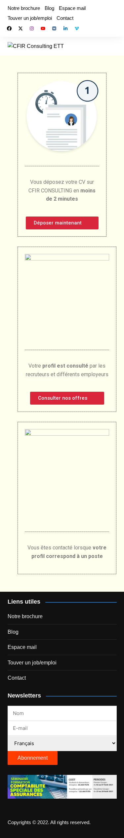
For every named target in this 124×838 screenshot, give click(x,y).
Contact (65, 18)
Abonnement (33, 758)
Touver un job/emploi (30, 18)
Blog (49, 8)
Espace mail (72, 8)
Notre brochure (24, 8)
